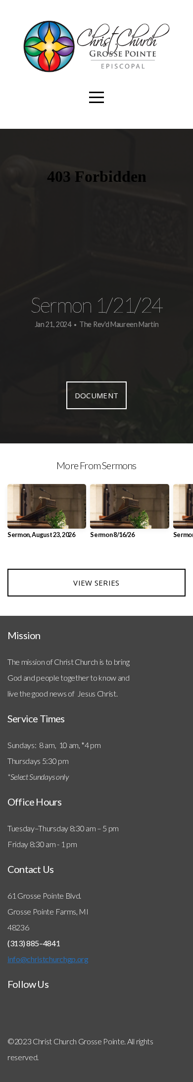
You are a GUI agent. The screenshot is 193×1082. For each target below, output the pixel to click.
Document (96, 395)
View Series (96, 583)
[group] (46, 515)
